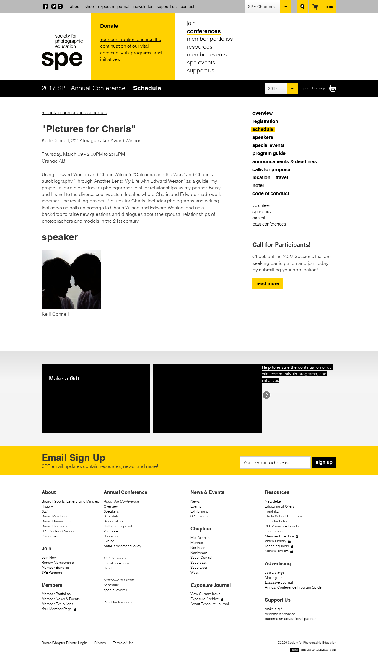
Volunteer (111, 531)
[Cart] (315, 6)
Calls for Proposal (118, 526)
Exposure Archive (204, 599)
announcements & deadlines (284, 161)
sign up (324, 462)
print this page (314, 88)
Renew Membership (58, 562)
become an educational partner (290, 618)
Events (195, 506)
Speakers (111, 511)
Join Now (49, 557)
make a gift (273, 609)
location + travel (270, 177)
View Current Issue (205, 594)
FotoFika (272, 511)
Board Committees (56, 521)
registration (265, 121)
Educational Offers (279, 506)
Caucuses (50, 536)
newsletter (143, 6)
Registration (113, 521)
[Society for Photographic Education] (65, 52)
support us (167, 6)
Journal (279, 582)
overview (262, 113)
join (191, 23)
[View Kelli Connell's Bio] (71, 307)
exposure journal (113, 6)
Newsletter (273, 501)
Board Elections (54, 526)
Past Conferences (118, 602)
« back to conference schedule (74, 112)
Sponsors (111, 536)
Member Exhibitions (57, 604)
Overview (111, 506)
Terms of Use (123, 643)
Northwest (198, 552)
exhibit (258, 218)
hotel (258, 185)
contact (187, 6)
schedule (262, 129)
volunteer (261, 205)
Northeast (198, 547)
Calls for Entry (276, 521)
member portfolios (210, 38)
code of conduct (270, 193)
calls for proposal (271, 169)
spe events (201, 62)
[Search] (302, 6)
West (194, 572)
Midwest (197, 542)
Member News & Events (61, 599)
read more (267, 283)
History (47, 506)
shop (89, 6)
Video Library (275, 541)
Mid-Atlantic (200, 537)
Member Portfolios (56, 594)
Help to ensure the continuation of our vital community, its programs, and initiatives (297, 373)
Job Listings (274, 531)
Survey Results (277, 551)
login (329, 6)
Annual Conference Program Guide (293, 587)
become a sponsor (280, 614)
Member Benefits (55, 567)
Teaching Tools (277, 546)
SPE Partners (52, 572)
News (195, 501)
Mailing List (274, 577)
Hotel (108, 568)
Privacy (100, 643)
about (75, 6)
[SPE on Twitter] (53, 7)
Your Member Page (57, 609)
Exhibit (109, 541)
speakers (262, 137)
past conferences (269, 224)
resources (200, 46)
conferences (204, 31)
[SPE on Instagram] (60, 7)
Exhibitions (199, 511)
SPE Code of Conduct (59, 531)
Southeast (198, 562)
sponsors (261, 211)
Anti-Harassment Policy (122, 546)
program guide (269, 153)
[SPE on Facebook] (45, 7)
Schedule (111, 516)
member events (207, 54)
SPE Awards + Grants (282, 526)
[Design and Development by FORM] (313, 651)
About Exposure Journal (209, 604)
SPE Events (199, 516)
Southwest (198, 567)
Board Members (54, 516)
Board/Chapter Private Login (64, 643)
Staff (45, 511)
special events (268, 145)
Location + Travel (117, 563)
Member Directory (279, 536)
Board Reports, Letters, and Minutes (70, 501)
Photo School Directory (283, 516)
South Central (201, 557)
